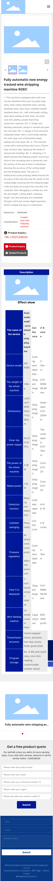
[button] (17, 733)
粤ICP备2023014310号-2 (26, 876)
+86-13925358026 (16, 237)
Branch (46, 871)
